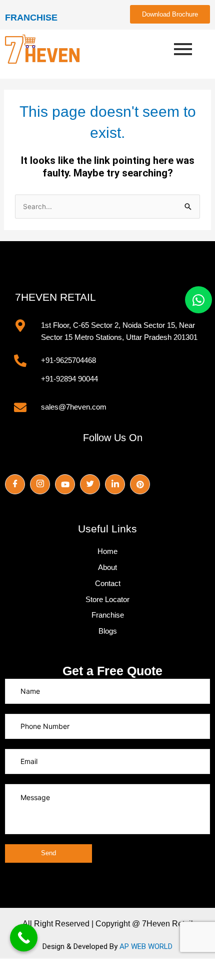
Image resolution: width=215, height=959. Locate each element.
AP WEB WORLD (146, 946)
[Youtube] (65, 484)
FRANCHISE (31, 18)
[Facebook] (15, 484)
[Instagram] (40, 484)
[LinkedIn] (115, 484)
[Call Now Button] (24, 937)
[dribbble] (140, 484)
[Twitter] (90, 484)
